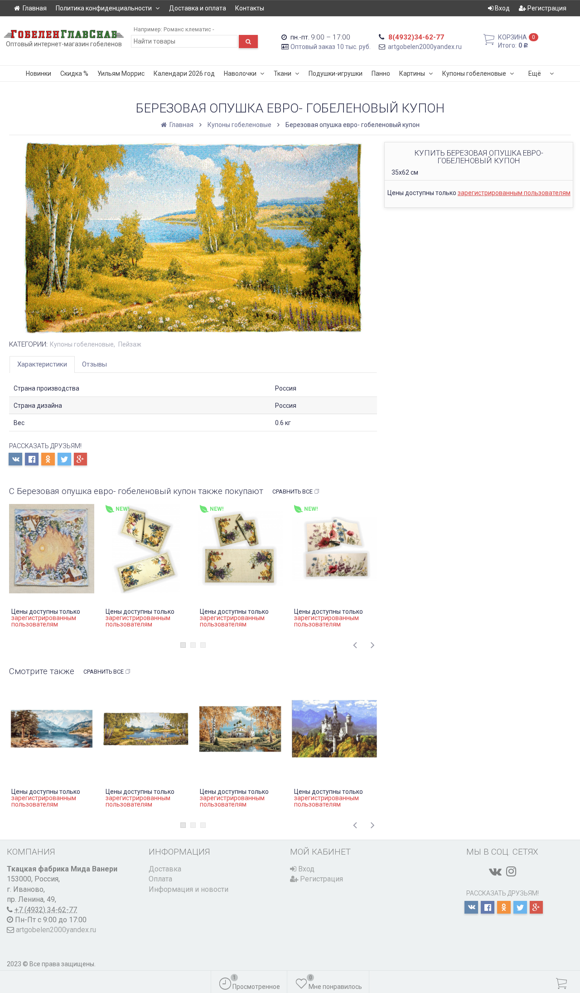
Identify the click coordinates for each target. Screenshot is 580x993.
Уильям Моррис (121, 73)
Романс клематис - (189, 29)
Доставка (165, 869)
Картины (412, 73)
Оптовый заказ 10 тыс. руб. (330, 46)
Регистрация (546, 8)
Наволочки (240, 73)
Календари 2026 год (184, 73)
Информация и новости (188, 889)
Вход (501, 8)
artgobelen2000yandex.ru (425, 46)
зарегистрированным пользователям (514, 192)
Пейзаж (129, 344)
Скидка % (74, 73)
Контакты (249, 8)
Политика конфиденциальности (104, 8)
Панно (381, 73)
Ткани (282, 73)
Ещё (534, 73)
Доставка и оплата (197, 8)
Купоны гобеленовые (474, 73)
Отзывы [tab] (94, 364)
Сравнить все (292, 491)
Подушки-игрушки (335, 73)
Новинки (38, 73)
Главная (35, 8)
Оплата (160, 879)
